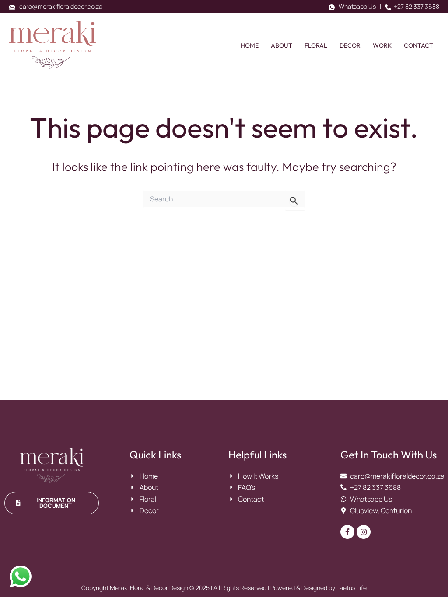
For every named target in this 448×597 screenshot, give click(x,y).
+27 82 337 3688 (415, 6)
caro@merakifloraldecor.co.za (58, 6)
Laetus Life (351, 587)
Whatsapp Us (355, 6)
